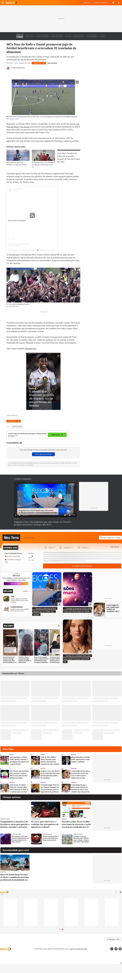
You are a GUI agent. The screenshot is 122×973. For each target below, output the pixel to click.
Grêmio (12, 754)
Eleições (16, 519)
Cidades (43, 754)
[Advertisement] (107, 839)
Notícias (73, 754)
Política (43, 768)
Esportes (3, 872)
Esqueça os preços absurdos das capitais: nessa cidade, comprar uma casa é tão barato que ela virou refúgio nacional (81, 839)
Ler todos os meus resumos (82, 566)
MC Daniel (24, 127)
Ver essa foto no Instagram (17, 220)
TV (10, 768)
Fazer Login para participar (43, 454)
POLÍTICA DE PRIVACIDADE (78, 949)
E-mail (113, 2)
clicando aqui (30, 348)
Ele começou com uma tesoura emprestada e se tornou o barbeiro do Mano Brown (20, 839)
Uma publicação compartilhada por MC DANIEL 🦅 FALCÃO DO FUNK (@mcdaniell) (33, 250)
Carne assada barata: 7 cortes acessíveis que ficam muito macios (51, 838)
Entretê (12, 782)
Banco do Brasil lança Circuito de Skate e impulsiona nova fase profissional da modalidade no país (14, 877)
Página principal (11, 2)
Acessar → (26, 591)
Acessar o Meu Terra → (29, 537)
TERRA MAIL (87, 2)
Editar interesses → (115, 547)
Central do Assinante (100, 2)
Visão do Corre (17, 426)
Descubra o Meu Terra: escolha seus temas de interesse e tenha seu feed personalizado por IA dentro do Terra (76, 824)
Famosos (73, 768)
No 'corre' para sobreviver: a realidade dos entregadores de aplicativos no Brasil (45, 824)
